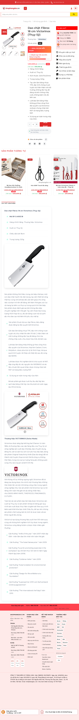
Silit (63, 627)
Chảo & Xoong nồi (32, 653)
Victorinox (42, 39)
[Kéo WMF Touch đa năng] (39, 169)
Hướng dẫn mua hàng (46, 637)
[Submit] (74, 14)
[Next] (22, 38)
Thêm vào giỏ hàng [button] (13, 184)
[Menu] (25, 8)
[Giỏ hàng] (75, 8)
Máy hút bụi (30, 643)
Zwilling (59, 645)
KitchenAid (60, 630)
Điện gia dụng (31, 620)
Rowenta (65, 642)
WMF (58, 627)
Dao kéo (53, 21)
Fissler (63, 624)
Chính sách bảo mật (47, 632)
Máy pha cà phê (31, 624)
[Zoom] (4, 47)
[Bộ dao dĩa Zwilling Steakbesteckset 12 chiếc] (13, 169)
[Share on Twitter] (29, 143)
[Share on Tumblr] (44, 143)
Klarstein (59, 633)
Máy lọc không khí (32, 647)
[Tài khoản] (71, 8)
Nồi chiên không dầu (33, 630)
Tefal (58, 624)
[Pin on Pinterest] (34, 143)
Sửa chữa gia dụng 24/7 (47, 648)
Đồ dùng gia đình (40, 21)
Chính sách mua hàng (48, 629)
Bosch (59, 621)
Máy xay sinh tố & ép (33, 640)
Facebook (60, 656)
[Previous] (4, 38)
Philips (64, 621)
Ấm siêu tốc (30, 627)
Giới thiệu (45, 620)
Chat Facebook (46, 644)
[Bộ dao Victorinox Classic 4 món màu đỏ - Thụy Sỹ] (65, 169)
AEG (64, 639)
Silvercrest (60, 636)
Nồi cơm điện (31, 637)
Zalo (59, 660)
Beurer (59, 642)
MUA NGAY (45, 124)
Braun (58, 639)
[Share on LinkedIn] (39, 143)
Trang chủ (27, 21)
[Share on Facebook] (46, 139)
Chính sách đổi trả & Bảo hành (47, 625)
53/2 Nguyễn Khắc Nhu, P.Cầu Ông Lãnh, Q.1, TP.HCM (17, 628)
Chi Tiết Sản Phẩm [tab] (8, 203)
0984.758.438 (34, 605)
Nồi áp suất (30, 634)
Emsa (64, 645)
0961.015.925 (53, 605)
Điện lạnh (30, 657)
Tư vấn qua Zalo (46, 641)
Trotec (58, 648)
